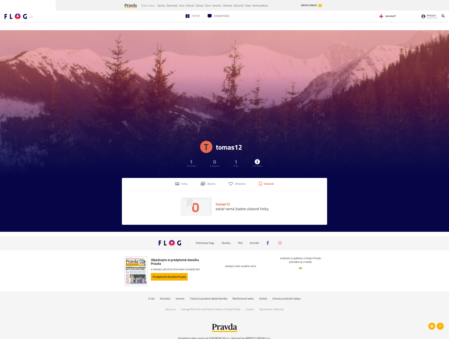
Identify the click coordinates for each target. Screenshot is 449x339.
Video (248, 6)
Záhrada (227, 6)
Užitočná (238, 6)
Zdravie (199, 6)
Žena (208, 6)
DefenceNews (260, 6)
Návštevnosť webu (243, 298)
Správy (161, 6)
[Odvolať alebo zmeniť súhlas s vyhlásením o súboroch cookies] (431, 326)
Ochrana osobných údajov (286, 298)
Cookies (250, 309)
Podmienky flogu (205, 243)
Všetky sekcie (309, 5)
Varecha (216, 6)
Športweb (172, 6)
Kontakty (165, 298)
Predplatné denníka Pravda (169, 277)
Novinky (226, 243)
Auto (182, 6)
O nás (151, 298)
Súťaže (263, 298)
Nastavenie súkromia (272, 309)
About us (170, 309)
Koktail (190, 6)
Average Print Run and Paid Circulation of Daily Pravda (210, 309)
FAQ (240, 243)
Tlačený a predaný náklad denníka (208, 298)
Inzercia (180, 298)
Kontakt (254, 243)
